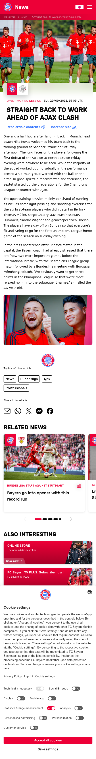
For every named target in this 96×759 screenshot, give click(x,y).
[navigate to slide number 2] (45, 519)
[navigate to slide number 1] (38, 519)
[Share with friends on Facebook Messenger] (39, 411)
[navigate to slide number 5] (60, 519)
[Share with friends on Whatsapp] (17, 411)
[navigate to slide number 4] (55, 519)
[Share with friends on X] (28, 411)
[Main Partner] (79, 7)
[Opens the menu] (89, 7)
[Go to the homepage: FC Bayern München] (8, 7)
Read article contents (23, 127)
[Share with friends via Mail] (7, 411)
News (24, 17)
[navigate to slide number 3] (50, 519)
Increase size (61, 127)
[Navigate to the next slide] (71, 519)
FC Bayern (10, 17)
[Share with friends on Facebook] (50, 411)
